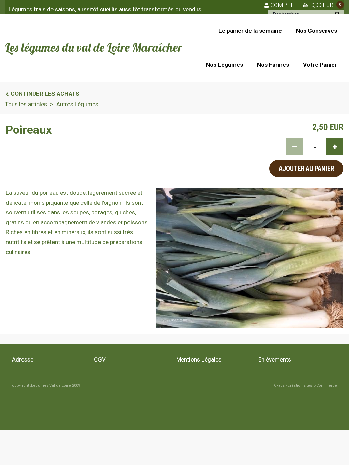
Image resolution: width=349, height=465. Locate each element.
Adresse (22, 359)
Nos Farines (273, 64)
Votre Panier (320, 64)
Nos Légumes (224, 64)
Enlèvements (274, 359)
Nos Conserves (316, 30)
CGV (100, 359)
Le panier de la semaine (250, 30)
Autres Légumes (77, 104)
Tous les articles (26, 104)
